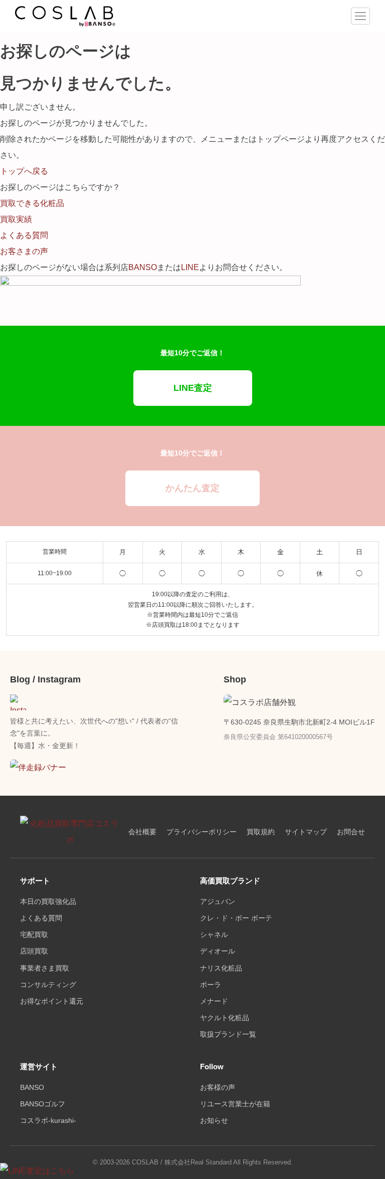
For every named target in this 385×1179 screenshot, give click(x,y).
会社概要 (142, 832)
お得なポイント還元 (51, 1001)
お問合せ (351, 832)
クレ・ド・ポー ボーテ (236, 918)
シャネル (214, 934)
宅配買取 (34, 934)
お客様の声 (217, 1087)
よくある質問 (41, 918)
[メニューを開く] (360, 16)
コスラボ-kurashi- (48, 1120)
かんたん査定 (192, 488)
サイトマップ (306, 832)
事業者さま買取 (44, 968)
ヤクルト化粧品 (224, 1018)
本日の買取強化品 (48, 901)
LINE (190, 267)
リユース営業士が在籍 (235, 1104)
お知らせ (214, 1120)
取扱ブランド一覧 (228, 1034)
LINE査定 (192, 388)
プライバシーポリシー (201, 832)
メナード (214, 1001)
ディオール (217, 951)
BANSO (142, 267)
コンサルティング (48, 985)
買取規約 (261, 832)
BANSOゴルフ (42, 1104)
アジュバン (217, 901)
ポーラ (210, 985)
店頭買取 (34, 951)
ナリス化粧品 (221, 968)
